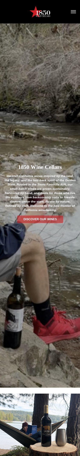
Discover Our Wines (40, 219)
